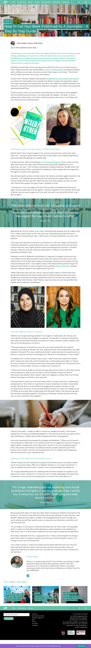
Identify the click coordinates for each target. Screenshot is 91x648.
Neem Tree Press (63, 266)
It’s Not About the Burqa (50, 162)
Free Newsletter (67, 2)
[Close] (89, 645)
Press (33, 619)
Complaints (35, 625)
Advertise (34, 614)
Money (30, 2)
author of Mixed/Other (54, 70)
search (82, 2)
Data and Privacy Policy (38, 616)
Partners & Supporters (38, 618)
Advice (37, 2)
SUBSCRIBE (8, 618)
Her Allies (40, 231)
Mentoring (56, 2)
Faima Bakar (22, 43)
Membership (46, 2)
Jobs (13, 2)
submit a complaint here (81, 627)
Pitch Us (34, 621)
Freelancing (22, 2)
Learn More (81, 646)
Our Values (35, 623)
